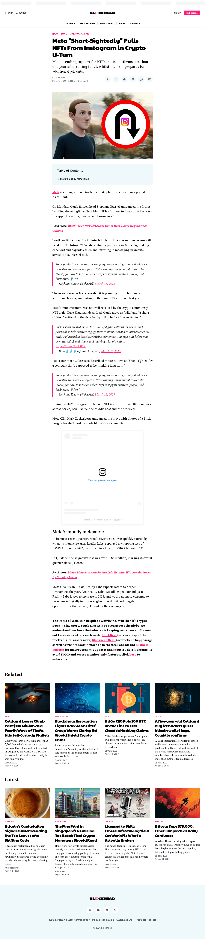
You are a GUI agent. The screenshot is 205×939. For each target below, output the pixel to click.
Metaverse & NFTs (80, 34)
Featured (87, 23)
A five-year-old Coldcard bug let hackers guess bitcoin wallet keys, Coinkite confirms (177, 728)
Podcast (107, 23)
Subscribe (192, 13)
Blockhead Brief (104, 640)
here (132, 655)
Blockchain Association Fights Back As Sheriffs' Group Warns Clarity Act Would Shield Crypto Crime (76, 730)
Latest (70, 23)
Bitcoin (159, 821)
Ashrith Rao (12, 868)
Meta (64, 34)
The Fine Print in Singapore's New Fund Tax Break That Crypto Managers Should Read (76, 833)
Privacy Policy (145, 920)
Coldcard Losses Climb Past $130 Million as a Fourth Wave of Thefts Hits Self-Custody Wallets (27, 728)
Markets (10, 821)
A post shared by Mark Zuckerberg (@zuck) (102, 520)
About (135, 23)
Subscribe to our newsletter (69, 920)
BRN (122, 23)
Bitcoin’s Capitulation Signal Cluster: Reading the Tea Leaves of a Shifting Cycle (26, 833)
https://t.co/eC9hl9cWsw (71, 346)
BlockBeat (109, 635)
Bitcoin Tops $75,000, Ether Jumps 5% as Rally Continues (176, 831)
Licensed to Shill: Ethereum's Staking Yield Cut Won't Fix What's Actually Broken (127, 833)
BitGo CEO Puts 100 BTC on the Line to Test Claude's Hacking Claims (127, 725)
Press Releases (103, 920)
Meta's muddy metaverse (74, 178)
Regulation (61, 716)
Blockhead (58, 77)
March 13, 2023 (105, 284)
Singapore (60, 821)
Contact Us (124, 920)
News (55, 34)
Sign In (178, 13)
